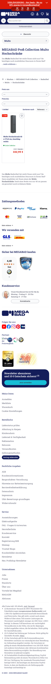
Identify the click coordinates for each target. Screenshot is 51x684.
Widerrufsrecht (9, 503)
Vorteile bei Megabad (11, 590)
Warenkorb (7, 407)
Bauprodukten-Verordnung (15, 479)
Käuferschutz (8, 433)
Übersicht (27, 34)
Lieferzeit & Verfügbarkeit (14, 437)
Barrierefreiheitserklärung (14, 487)
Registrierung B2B (10, 541)
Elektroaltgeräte (9, 521)
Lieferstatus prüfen (11, 425)
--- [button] (4, 94)
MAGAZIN (6, 594)
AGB (4, 471)
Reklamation (8, 441)
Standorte (6, 582)
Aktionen (6, 598)
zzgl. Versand (29, 606)
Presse (5, 579)
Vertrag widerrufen (10, 457)
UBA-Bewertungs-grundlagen (16, 499)
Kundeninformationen (12, 475)
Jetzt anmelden (25, 383)
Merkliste (6, 403)
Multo (7, 82)
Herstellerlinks (9, 529)
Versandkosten (9, 449)
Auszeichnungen (10, 517)
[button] (21, 115)
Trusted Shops (8, 549)
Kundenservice (9, 533)
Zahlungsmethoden (11, 453)
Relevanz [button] (41, 109)
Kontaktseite (25, 301)
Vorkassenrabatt (25, 26)
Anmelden (7, 399)
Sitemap (5, 545)
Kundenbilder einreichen (14, 552)
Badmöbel (45, 79)
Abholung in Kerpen (11, 429)
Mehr (22, 635)
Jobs (4, 575)
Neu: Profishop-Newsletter (14, 560)
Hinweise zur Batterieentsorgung (17, 483)
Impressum (7, 495)
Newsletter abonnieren (21, 375)
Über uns (6, 586)
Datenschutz (8, 491)
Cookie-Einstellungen (12, 411)
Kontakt (6, 537)
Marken (10, 79)
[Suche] (47, 20)
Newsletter (7, 556)
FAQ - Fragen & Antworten (14, 525)
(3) (38, 375)
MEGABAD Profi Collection (27, 79)
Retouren (6, 445)
